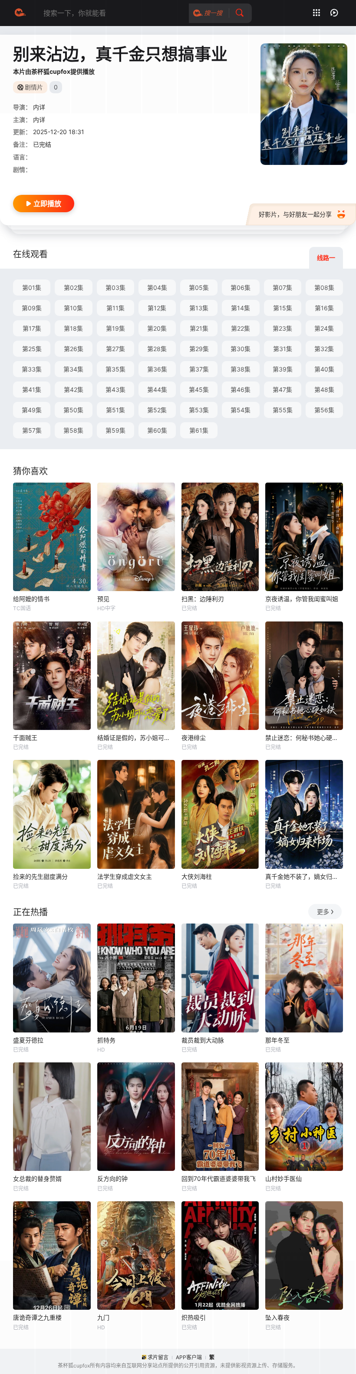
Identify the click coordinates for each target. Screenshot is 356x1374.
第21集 (199, 328)
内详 (39, 119)
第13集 (198, 308)
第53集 (199, 410)
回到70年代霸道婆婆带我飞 (218, 1178)
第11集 (115, 308)
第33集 (32, 369)
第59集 (115, 430)
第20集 (157, 328)
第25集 (32, 348)
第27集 (115, 348)
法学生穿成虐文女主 (124, 876)
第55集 (283, 410)
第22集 (240, 328)
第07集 (282, 287)
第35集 (115, 369)
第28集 (157, 348)
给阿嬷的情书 (31, 598)
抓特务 (106, 1040)
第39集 (283, 369)
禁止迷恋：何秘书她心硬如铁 (304, 737)
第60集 (157, 430)
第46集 (241, 389)
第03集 (115, 287)
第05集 (199, 287)
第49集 (32, 410)
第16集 (324, 308)
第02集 (73, 287)
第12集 (157, 308)
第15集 (282, 308)
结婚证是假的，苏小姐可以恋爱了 (136, 737)
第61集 (198, 430)
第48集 (324, 389)
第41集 (31, 389)
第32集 (324, 348)
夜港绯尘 (193, 737)
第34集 (73, 369)
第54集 (241, 410)
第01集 (31, 287)
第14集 (240, 308)
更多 (323, 911)
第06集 (241, 287)
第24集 (324, 328)
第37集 (199, 369)
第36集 (157, 369)
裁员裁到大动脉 (202, 1040)
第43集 (115, 389)
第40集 (324, 369)
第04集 (157, 287)
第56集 (324, 410)
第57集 (32, 430)
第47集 (282, 389)
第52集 (157, 410)
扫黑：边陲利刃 (202, 598)
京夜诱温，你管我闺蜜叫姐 (301, 598)
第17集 (32, 328)
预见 (103, 598)
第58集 (73, 430)
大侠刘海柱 (196, 876)
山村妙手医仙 (283, 1178)
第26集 (73, 348)
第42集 (73, 389)
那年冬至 (277, 1040)
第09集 (32, 308)
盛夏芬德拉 (28, 1040)
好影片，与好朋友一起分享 (295, 214)
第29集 (199, 348)
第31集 (282, 348)
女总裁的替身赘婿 (37, 1178)
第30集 (241, 348)
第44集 (157, 389)
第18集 (73, 328)
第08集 (324, 287)
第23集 (282, 328)
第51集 (115, 410)
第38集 (241, 369)
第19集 (115, 328)
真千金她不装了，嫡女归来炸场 (304, 876)
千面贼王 (25, 737)
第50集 (73, 410)
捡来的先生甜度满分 (40, 876)
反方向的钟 (112, 1178)
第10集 (73, 308)
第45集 (199, 389)
